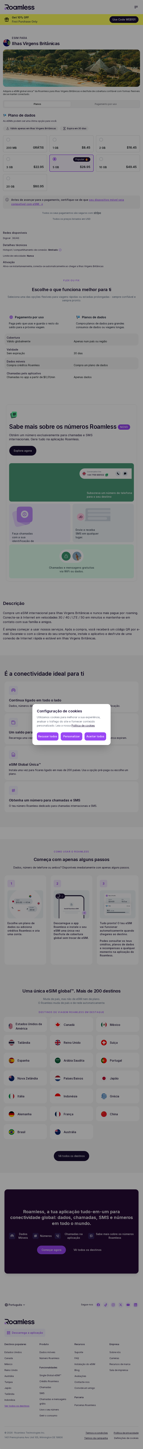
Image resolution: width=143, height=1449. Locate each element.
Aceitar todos (95, 736)
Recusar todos (47, 736)
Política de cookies (83, 725)
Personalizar (71, 736)
